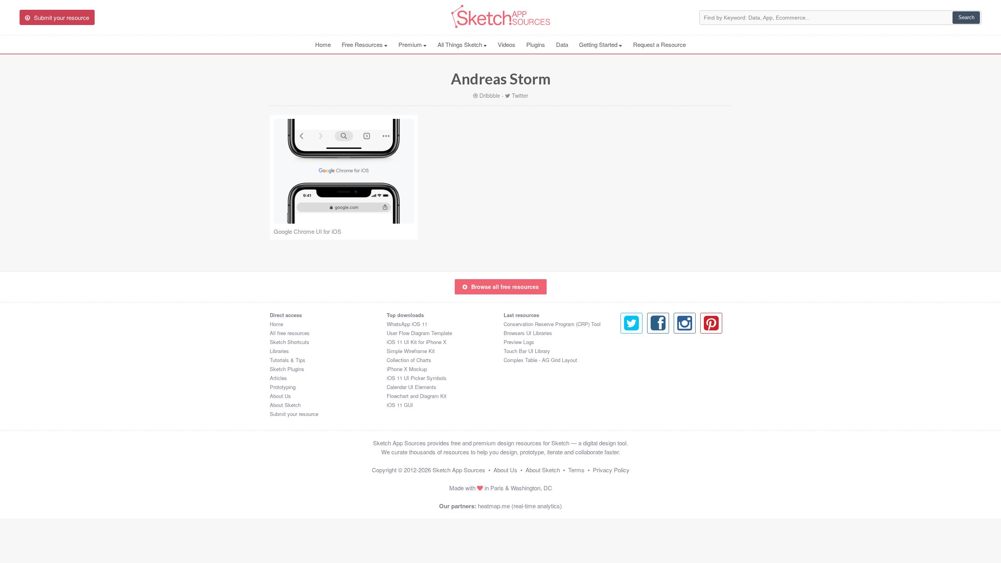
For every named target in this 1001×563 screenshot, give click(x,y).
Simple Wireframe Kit (411, 351)
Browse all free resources (505, 286)
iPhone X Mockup (407, 369)
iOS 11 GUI (400, 405)
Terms (576, 470)
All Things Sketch (461, 44)
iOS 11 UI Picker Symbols (417, 378)
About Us (280, 396)
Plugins (535, 44)
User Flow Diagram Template (419, 333)
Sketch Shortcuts (289, 342)
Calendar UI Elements (411, 387)
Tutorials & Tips (287, 360)
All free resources (290, 333)
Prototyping (283, 387)
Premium (410, 44)
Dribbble (489, 95)
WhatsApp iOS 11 (407, 324)
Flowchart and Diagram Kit (417, 396)
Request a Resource (659, 44)
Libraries (279, 351)
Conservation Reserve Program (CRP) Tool (552, 324)
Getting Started (599, 44)
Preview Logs (519, 342)
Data (562, 44)
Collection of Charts (409, 360)
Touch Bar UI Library (527, 351)
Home (323, 44)
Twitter (520, 95)
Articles (278, 378)
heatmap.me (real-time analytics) (520, 506)
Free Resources (363, 44)
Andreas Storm (501, 79)
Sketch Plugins (287, 369)
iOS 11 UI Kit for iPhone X (417, 342)
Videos (506, 44)
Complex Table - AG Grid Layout (540, 360)
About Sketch (285, 405)
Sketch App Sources (458, 470)
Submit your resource (294, 414)
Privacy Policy (611, 470)
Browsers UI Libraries (528, 333)
